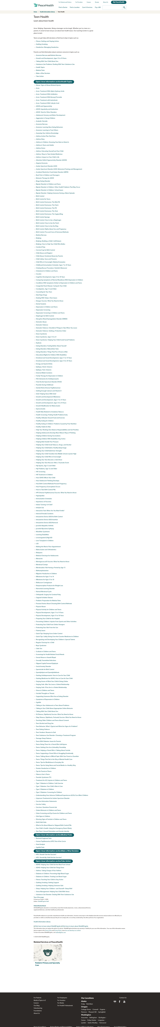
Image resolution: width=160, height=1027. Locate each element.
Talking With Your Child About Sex (47, 61)
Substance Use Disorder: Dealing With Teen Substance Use (55, 894)
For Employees (62, 998)
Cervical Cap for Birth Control (45, 250)
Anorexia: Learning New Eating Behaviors (49, 127)
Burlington (102, 1018)
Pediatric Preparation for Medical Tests (48, 600)
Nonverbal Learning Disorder (45, 588)
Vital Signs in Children (43, 816)
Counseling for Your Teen (44, 292)
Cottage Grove (86, 1009)
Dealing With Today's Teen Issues (46, 298)
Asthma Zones (40, 148)
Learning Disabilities (42, 535)
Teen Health (61, 12)
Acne (37, 88)
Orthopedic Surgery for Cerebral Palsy (48, 594)
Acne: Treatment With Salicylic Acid (47, 103)
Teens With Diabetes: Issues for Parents (48, 741)
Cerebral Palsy (40, 247)
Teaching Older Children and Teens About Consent (52, 720)
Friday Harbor (91, 1020)
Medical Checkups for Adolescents (47, 556)
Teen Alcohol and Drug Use (45, 723)
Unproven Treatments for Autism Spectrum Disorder (53, 798)
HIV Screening (40, 472)
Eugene (102, 1009)
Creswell (95, 1009)
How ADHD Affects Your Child (45, 478)
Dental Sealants (41, 304)
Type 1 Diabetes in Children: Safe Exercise (49, 783)
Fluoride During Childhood (44, 385)
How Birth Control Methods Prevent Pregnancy (51, 484)
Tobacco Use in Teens (43, 774)
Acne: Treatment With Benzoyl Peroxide (49, 97)
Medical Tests (40, 70)
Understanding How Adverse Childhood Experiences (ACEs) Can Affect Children (62, 795)
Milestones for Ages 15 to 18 (45, 579)
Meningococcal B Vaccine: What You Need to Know (52, 561)
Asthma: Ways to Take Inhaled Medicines (49, 154)
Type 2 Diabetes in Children (45, 789)
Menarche (39, 559)
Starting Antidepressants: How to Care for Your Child (53, 675)
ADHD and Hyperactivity (44, 106)
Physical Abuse (41, 606)
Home (35, 12)
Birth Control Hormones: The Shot (47, 211)
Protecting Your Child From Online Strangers (50, 624)
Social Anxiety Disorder (43, 666)
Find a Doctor (63, 7)
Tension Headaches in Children (46, 768)
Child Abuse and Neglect (44, 253)
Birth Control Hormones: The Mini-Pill (48, 202)
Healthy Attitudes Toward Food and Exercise (50, 418)
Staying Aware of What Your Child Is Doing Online (52, 681)
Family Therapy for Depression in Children (49, 376)
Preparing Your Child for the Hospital (48, 618)
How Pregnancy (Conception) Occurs (48, 487)
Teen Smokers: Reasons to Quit (46, 732)
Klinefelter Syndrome (43, 532)
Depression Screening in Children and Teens (50, 313)
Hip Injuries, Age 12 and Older (46, 466)
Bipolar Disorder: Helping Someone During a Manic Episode (55, 193)
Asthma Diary (40, 139)
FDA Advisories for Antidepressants (47, 379)
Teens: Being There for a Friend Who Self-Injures (51, 744)
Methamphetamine (42, 570)
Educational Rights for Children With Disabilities (51, 355)
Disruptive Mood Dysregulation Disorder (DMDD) (51, 319)
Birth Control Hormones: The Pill (46, 208)
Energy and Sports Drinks (44, 364)
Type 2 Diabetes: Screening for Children (49, 792)
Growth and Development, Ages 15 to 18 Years (51, 58)
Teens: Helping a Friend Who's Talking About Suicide (53, 750)
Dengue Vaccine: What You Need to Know (49, 301)
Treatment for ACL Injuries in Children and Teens (51, 780)
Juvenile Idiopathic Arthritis (44, 526)
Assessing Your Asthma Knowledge (47, 133)
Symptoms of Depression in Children (48, 699)
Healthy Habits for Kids (43, 427)
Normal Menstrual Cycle (44, 591)
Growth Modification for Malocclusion (48, 406)
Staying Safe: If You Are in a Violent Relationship (51, 687)
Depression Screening (43, 310)
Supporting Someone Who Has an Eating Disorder (52, 696)
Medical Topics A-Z (40, 1000)
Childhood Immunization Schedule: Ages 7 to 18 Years (53, 265)
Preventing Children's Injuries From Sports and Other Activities (56, 621)
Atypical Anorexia (42, 163)
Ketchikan (89, 1004)
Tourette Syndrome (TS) (43, 777)
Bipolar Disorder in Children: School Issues (49, 190)
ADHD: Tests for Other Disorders (46, 112)
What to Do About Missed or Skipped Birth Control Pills (53, 825)
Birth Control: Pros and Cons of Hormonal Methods (52, 232)
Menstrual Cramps (42, 564)
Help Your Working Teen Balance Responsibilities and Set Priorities (57, 430)
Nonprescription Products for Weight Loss (49, 585)
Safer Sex (39, 648)
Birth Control (40, 196)
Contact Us (122, 998)
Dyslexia (38, 343)
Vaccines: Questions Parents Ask (46, 807)
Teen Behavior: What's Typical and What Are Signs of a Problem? (57, 726)
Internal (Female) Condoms (44, 514)
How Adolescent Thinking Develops (47, 481)
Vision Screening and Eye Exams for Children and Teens (54, 813)
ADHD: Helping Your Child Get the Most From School (53, 864)
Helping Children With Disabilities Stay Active (50, 439)
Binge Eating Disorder (43, 181)
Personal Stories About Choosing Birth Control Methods (54, 603)
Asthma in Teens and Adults (45, 145)
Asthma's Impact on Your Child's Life (47, 157)
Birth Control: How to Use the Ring (47, 226)
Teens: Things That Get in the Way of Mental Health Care (54, 759)
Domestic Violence (42, 325)
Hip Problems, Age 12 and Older (46, 469)
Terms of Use (48, 930)
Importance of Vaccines (43, 502)
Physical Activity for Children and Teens (48, 609)
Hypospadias (40, 496)
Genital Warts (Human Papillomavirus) (48, 388)
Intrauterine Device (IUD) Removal (47, 523)
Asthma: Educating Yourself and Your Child (49, 151)
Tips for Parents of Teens (43, 771)
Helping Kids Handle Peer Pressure (47, 442)
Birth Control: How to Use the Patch (47, 223)
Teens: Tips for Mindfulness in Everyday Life (50, 762)
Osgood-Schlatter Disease (44, 597)
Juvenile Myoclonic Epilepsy (45, 529)
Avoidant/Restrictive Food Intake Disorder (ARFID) (52, 172)
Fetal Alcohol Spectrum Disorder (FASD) (49, 382)
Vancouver (102, 1023)
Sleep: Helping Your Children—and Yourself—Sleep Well (54, 888)
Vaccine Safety (41, 804)
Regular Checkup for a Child (45, 642)
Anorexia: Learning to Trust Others (47, 130)
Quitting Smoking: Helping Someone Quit (49, 885)
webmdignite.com (61, 932)
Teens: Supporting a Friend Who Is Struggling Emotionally (54, 753)
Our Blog (37, 1005)
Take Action (40, 76)
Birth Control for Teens (43, 199)
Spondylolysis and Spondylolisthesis (47, 672)
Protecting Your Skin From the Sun (47, 627)
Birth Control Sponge (43, 217)
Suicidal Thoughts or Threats (45, 693)
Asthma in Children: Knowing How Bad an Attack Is (52, 142)
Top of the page (39, 897)
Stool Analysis (40, 844)
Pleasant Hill (92, 1012)
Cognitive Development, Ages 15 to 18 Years (50, 277)
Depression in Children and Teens (47, 307)
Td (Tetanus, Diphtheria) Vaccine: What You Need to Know (54, 714)
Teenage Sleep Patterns (43, 738)
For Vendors (61, 1000)
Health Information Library (47, 12)
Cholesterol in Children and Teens (47, 271)
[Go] (124, 7)
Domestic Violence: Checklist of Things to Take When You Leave (56, 328)
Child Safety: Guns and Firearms (46, 259)
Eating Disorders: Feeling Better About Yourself (51, 346)
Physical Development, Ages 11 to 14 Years (49, 612)
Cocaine (38, 274)
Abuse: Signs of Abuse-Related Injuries (48, 85)
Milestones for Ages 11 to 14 (45, 576)
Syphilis (38, 702)
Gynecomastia (40, 409)
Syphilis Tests (40, 847)
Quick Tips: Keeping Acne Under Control (49, 633)
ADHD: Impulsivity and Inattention (47, 109)
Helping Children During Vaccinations (48, 436)
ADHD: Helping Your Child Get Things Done (50, 867)
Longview (101, 1020)
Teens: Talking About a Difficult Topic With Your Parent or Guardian (57, 756)
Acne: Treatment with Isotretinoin (47, 100)
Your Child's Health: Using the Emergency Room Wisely (54, 828)
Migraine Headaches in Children (46, 573)
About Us (105, 2)
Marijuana (39, 553)
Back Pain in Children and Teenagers (48, 175)
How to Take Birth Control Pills (46, 490)
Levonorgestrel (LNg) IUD (44, 538)
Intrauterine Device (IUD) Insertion (47, 520)
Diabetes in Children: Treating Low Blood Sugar (51, 876)
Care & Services (87, 7)
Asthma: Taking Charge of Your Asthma (48, 870)
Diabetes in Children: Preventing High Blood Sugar (52, 873)
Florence (84, 1012)
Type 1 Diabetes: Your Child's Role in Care (49, 786)
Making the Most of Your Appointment (48, 547)
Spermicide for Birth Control (45, 669)
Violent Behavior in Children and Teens (48, 810)
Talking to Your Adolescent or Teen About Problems (52, 705)
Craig (83, 1004)
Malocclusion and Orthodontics (46, 550)
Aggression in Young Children (45, 118)
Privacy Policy (57, 930)
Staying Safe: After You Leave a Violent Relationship (52, 684)
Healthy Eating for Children (45, 421)
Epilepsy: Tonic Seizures (43, 370)
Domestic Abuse (41, 322)
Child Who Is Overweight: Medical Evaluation (50, 262)
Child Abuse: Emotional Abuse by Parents (49, 256)
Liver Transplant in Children (45, 541)
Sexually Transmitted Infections (46, 660)
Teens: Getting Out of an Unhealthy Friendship (51, 747)
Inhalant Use (40, 508)
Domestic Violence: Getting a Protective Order (51, 331)
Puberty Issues (40, 630)
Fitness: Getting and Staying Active (47, 41)
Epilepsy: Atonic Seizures (44, 367)
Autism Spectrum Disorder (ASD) (46, 166)
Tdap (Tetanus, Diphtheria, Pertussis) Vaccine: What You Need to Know (58, 717)
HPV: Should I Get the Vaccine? (46, 854)
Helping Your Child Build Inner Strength (49, 451)
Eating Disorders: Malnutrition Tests (47, 349)
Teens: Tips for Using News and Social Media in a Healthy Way (56, 765)
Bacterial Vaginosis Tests (44, 838)
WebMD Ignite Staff (43, 901)
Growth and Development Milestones (48, 397)
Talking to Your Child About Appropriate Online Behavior (54, 708)
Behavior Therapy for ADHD (45, 178)
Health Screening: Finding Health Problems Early (52, 415)
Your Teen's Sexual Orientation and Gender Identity (52, 831)
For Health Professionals (65, 1005)
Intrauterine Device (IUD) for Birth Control (49, 517)
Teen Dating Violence (43, 729)
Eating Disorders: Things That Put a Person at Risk (52, 352)
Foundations (38, 1011)
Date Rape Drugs (41, 295)
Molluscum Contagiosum (44, 582)
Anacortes (84, 1018)
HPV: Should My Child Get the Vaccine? (49, 857)
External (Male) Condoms (44, 373)
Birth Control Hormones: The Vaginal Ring (49, 214)
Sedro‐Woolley (93, 1023)
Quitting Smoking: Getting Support (47, 882)
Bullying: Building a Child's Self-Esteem (48, 241)
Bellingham (93, 1018)
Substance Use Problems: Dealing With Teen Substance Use (55, 64)
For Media (60, 1003)
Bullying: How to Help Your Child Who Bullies (50, 244)
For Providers (79, 2)
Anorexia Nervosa (42, 55)
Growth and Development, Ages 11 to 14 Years (51, 400)
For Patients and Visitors (65, 2)
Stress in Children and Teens (45, 690)
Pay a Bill (98, 7)
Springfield (101, 1012)
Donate (97, 2)
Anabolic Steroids (41, 121)
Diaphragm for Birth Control (45, 316)
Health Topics (40, 67)
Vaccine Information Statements (46, 801)
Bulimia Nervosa (56, 55)
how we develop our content (73, 930)
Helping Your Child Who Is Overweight (48, 457)
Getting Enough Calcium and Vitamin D (48, 391)
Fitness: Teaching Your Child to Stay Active (49, 879)
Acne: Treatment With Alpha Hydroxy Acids (50, 91)
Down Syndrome (41, 334)
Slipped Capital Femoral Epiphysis (47, 663)
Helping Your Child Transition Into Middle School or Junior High (56, 454)
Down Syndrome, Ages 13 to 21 (46, 337)
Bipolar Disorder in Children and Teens (48, 184)
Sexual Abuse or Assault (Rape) (46, 657)
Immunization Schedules (44, 499)
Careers (89, 2)
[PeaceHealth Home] (44, 5)
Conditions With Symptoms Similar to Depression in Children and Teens (59, 283)
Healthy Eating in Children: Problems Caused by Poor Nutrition (56, 424)
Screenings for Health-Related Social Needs (50, 654)
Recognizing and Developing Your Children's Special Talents (55, 639)
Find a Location (75, 7)
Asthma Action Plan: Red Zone (46, 136)
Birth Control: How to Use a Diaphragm (48, 220)
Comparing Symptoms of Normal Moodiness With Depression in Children (59, 280)
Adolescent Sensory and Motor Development (50, 115)
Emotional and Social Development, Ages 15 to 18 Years (54, 361)
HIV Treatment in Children (44, 475)
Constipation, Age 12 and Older (46, 289)
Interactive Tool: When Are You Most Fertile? (50, 511)
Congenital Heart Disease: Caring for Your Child (51, 286)
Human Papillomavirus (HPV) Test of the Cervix (51, 841)
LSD (37, 544)
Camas (83, 1020)
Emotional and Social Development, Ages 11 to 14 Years (54, 358)
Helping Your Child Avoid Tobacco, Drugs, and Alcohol (53, 445)
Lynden (83, 1023)
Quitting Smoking (42, 44)
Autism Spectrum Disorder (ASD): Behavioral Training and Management (59, 169)
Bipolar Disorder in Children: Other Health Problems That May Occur (58, 187)
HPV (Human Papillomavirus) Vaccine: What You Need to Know (56, 493)
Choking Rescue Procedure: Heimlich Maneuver (51, 268)
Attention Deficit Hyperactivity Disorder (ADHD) (51, 160)
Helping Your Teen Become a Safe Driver (49, 460)
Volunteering (38, 1008)
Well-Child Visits (41, 822)
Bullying (38, 238)
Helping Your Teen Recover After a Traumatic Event (52, 463)
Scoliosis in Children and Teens (46, 651)
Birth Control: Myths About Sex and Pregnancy (51, 229)
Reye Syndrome (41, 645)
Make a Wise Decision (43, 73)
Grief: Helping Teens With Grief (46, 394)
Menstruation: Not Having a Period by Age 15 (50, 567)
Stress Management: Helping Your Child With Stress (52, 891)
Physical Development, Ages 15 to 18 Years (50, 615)
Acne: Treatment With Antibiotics (47, 94)
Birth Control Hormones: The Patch (47, 205)
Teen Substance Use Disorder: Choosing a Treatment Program (56, 735)
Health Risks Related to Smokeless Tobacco (50, 412)
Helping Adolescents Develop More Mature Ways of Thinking (56, 433)
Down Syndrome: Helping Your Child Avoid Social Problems (55, 340)
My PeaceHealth (118, 2)
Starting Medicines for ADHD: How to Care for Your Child (54, 678)
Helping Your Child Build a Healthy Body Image (51, 448)
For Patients (37, 998)
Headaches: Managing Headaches (47, 47)
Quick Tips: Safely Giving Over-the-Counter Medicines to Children (57, 636)
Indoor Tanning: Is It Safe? (44, 505)
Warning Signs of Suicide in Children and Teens (51, 819)
